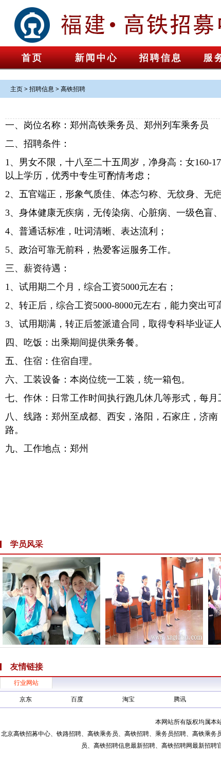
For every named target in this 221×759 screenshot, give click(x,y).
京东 (26, 699)
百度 (77, 699)
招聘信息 (160, 58)
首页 (32, 58)
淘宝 (128, 699)
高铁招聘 (73, 88)
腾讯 (180, 699)
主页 (16, 88)
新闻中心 (96, 58)
